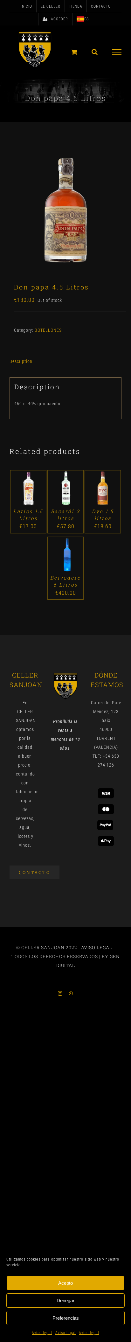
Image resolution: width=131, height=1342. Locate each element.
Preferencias (65, 1318)
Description (21, 361)
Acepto (65, 1283)
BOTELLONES (48, 330)
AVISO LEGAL (96, 947)
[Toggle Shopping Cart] (74, 52)
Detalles (28, 495)
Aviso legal (42, 1333)
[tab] (65, 361)
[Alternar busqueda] (95, 52)
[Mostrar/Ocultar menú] (117, 52)
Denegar (65, 1300)
